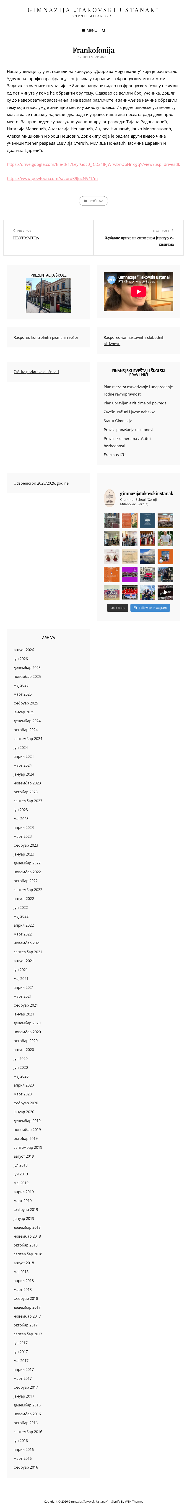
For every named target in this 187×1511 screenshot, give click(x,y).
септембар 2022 (28, 889)
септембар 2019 (28, 1147)
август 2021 (24, 960)
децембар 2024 (27, 720)
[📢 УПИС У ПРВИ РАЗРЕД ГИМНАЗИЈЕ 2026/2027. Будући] (148, 521)
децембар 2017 (27, 1307)
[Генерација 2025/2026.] (111, 556)
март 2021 (23, 996)
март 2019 (23, 1200)
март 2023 (23, 836)
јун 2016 (21, 1440)
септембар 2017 (28, 1333)
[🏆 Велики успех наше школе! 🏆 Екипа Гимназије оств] (130, 592)
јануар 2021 (24, 1014)
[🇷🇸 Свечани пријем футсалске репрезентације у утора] (111, 592)
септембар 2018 (28, 1254)
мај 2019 (21, 1182)
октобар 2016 (26, 1422)
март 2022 (23, 934)
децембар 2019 (27, 1120)
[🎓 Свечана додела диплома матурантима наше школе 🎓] (165, 521)
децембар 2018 (27, 1227)
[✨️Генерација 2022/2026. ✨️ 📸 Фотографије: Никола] (148, 538)
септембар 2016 (28, 1431)
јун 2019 (21, 1174)
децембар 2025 (27, 667)
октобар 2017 (26, 1325)
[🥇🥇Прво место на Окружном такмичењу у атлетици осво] (148, 592)
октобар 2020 (26, 1040)
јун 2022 (21, 907)
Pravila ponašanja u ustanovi (128, 429)
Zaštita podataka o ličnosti (36, 371)
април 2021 (24, 987)
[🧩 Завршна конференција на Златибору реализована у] (130, 574)
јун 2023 (21, 809)
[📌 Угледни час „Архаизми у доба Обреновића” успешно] (111, 538)
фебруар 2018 (26, 1298)
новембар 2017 (27, 1316)
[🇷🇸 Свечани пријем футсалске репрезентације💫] (148, 574)
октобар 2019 (26, 1138)
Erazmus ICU (115, 454)
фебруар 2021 (26, 1005)
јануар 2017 (24, 1396)
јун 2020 (21, 1067)
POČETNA (96, 201)
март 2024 (23, 765)
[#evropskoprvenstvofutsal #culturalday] (165, 592)
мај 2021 (21, 978)
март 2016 (23, 1458)
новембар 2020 (27, 1031)
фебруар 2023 (26, 845)
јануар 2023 (24, 854)
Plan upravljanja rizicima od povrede (135, 403)
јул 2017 (21, 1342)
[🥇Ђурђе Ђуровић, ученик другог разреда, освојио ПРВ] (148, 556)
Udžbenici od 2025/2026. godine (41, 483)
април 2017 (24, 1369)
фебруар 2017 (26, 1387)
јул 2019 (21, 1165)
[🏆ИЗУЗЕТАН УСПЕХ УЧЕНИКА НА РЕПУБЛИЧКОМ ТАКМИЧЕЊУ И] (111, 574)
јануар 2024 (24, 774)
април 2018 (24, 1280)
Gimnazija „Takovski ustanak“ (94, 10)
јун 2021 (21, 969)
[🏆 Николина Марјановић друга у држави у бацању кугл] (165, 556)
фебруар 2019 (26, 1209)
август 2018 (24, 1262)
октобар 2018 (26, 1245)
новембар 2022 (27, 871)
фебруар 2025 (26, 703)
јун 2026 (21, 658)
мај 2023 (21, 818)
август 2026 (24, 649)
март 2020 (23, 1094)
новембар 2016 (27, 1413)
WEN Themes (134, 1501)
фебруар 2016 (26, 1467)
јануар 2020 (24, 1111)
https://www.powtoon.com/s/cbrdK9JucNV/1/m (52, 178)
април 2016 (24, 1449)
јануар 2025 (24, 711)
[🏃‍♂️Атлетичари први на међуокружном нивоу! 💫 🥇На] (165, 574)
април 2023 (24, 827)
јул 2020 (21, 1058)
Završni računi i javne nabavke (129, 411)
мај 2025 (21, 685)
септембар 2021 (28, 951)
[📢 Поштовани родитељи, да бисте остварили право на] (130, 521)
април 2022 (24, 925)
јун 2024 (21, 747)
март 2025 (23, 694)
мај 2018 (21, 1271)
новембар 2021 (27, 943)
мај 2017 (21, 1360)
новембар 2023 (27, 783)
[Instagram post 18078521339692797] (111, 521)
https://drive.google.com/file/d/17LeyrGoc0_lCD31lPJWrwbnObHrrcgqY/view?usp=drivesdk (93, 164)
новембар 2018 (27, 1236)
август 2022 (24, 898)
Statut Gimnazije (118, 420)
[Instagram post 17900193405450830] (130, 556)
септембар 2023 (28, 800)
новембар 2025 (27, 676)
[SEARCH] (103, 30)
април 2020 (24, 1085)
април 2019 (24, 1191)
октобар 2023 (26, 791)
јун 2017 (21, 1351)
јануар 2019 (24, 1218)
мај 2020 (21, 1076)
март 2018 (23, 1289)
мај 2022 (21, 916)
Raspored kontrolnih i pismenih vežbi (46, 337)
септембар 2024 (28, 738)
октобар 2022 (26, 880)
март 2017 (23, 1378)
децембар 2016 (27, 1405)
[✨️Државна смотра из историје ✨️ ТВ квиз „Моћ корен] (130, 538)
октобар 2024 (26, 729)
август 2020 (24, 1049)
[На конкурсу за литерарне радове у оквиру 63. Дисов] (165, 538)
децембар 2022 (27, 863)
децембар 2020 (27, 1022)
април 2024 (24, 756)
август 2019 (24, 1156)
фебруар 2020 (26, 1102)
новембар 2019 (27, 1129)
